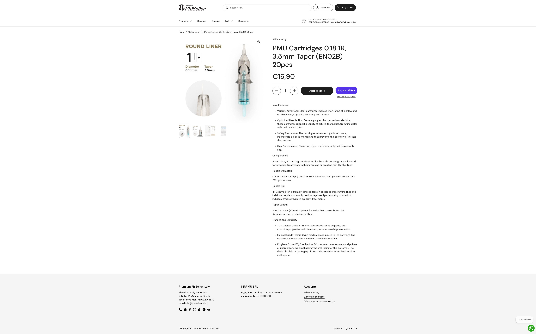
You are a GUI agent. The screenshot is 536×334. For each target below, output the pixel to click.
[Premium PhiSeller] (192, 7)
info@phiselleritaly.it (196, 303)
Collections (193, 32)
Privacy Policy (311, 292)
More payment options (346, 97)
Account (325, 7)
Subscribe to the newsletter (319, 301)
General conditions (314, 296)
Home (181, 32)
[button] (345, 7)
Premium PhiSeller (209, 328)
